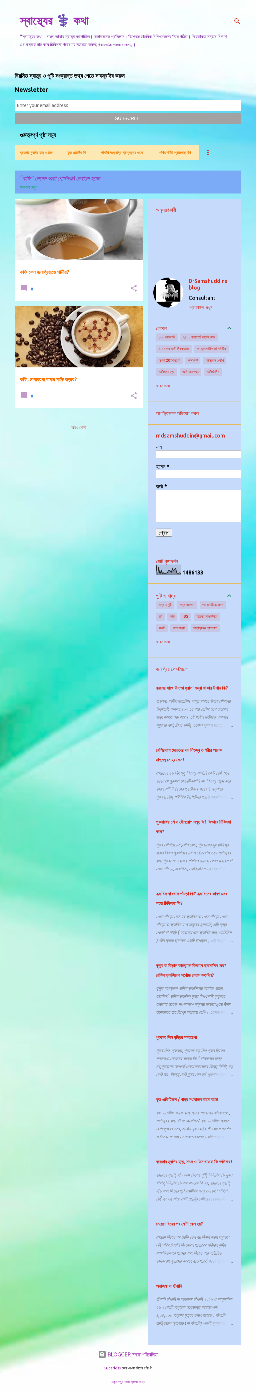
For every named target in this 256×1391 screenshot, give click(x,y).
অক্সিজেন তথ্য (190, 372)
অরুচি (162, 628)
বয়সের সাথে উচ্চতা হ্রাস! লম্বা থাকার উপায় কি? (192, 688)
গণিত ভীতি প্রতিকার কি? (175, 152)
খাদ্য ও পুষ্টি (165, 605)
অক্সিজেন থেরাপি (215, 360)
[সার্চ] (237, 21)
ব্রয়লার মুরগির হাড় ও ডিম (36, 152)
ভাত (172, 616)
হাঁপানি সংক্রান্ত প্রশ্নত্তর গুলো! (123, 152)
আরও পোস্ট (78, 427)
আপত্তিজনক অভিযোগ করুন (177, 413)
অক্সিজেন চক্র (166, 372)
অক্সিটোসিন (213, 372)
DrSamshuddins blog (208, 284)
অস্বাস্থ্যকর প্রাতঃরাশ (205, 628)
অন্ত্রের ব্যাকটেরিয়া (206, 616)
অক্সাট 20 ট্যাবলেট (169, 360)
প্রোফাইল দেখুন (200, 307)
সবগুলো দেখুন (28, 187)
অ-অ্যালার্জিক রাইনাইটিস (211, 349)
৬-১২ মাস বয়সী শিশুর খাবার (174, 349)
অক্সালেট (193, 360)
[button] (134, 288)
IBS (185, 616)
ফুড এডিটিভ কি (76, 152)
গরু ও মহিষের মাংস (212, 605)
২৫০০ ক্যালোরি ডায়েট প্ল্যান (199, 337)
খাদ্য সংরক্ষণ (187, 605)
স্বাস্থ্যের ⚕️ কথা (54, 20)
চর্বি (160, 616)
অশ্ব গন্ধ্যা (179, 628)
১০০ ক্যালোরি (167, 337)
